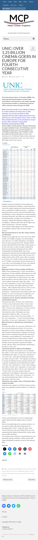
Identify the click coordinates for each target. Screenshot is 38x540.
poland (31, 471)
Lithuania (27, 471)
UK (2, 475)
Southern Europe (14, 473)
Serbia (8, 473)
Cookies (4, 517)
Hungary (20, 471)
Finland (8, 471)
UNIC (5, 475)
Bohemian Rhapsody (18, 469)
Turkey (32, 473)
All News (18, 76)
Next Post (32, 479)
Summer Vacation (26, 473)
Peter (6, 76)
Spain (20, 473)
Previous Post (7, 479)
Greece (15, 471)
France (11, 471)
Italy (23, 471)
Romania (4, 473)
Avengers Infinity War (8, 469)
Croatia (25, 469)
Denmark (30, 469)
